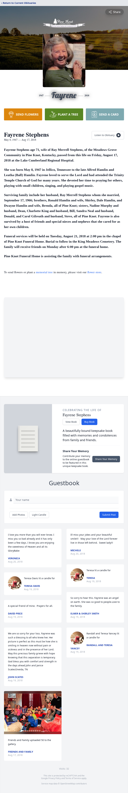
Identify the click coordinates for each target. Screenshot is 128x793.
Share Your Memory (106, 459)
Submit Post (109, 514)
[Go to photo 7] (33, 730)
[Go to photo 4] (27, 730)
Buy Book (89, 421)
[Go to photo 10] (39, 730)
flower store (94, 272)
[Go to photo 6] (31, 730)
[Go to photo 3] (25, 730)
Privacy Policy (54, 778)
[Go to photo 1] (21, 731)
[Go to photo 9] (37, 730)
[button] (33, 712)
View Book (71, 421)
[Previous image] (7, 713)
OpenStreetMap (67, 783)
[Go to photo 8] (35, 730)
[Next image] (58, 713)
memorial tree (44, 272)
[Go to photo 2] (23, 730)
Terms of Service (73, 778)
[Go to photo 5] (29, 730)
